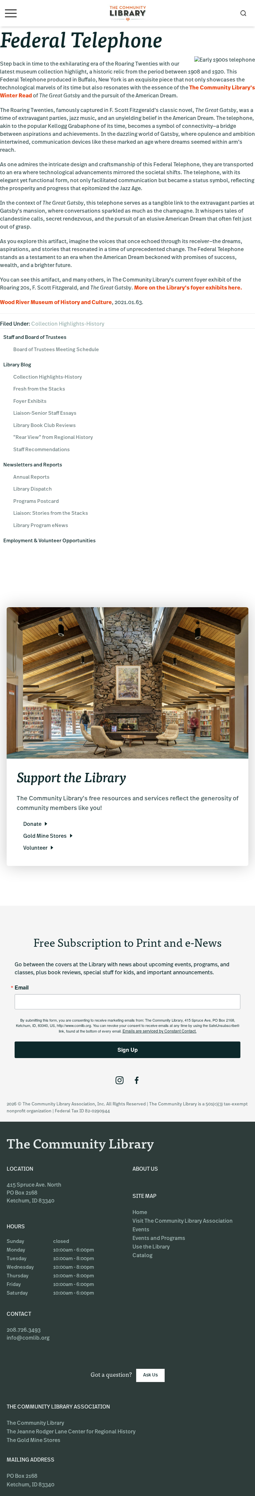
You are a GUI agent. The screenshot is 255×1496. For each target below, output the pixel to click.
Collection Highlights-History (67, 324)
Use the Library (151, 1247)
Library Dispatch (32, 489)
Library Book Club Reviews (44, 425)
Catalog (142, 1255)
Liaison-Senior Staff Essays (44, 413)
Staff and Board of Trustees (34, 337)
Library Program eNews (40, 525)
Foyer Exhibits (29, 401)
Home (139, 1212)
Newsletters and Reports (32, 465)
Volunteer (35, 848)
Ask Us (150, 1375)
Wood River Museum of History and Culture (56, 302)
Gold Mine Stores (45, 836)
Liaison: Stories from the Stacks (50, 513)
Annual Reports (31, 477)
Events (140, 1230)
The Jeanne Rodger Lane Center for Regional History (71, 1432)
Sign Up (128, 1049)
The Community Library (35, 1423)
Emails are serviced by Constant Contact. (160, 1031)
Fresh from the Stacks (39, 389)
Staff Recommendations (41, 450)
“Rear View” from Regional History (53, 437)
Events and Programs (158, 1238)
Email (22, 987)
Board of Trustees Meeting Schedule (56, 349)
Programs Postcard (36, 501)
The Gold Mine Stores (33, 1440)
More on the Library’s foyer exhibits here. (188, 288)
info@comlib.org (28, 1338)
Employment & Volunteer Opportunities (49, 541)
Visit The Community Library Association (182, 1221)
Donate (32, 824)
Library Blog (17, 365)
